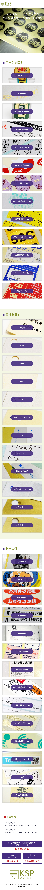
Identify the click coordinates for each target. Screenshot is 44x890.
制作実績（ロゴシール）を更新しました (21, 832)
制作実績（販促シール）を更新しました (21, 825)
